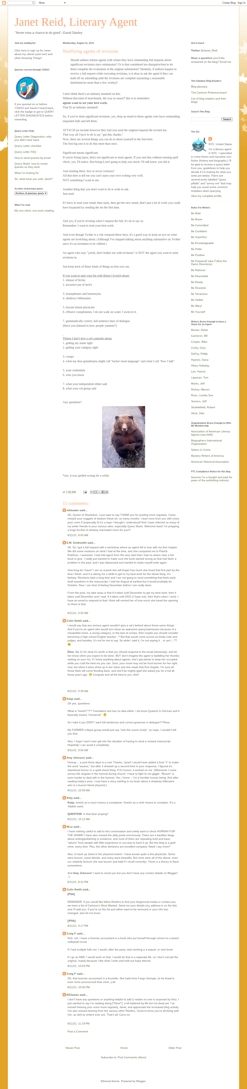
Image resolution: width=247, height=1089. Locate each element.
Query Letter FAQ (25, 151)
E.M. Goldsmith (77, 542)
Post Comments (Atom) (132, 1057)
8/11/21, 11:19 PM (79, 1023)
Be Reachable (199, 276)
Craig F (71, 933)
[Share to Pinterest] (107, 492)
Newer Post (73, 1047)
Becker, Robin (199, 330)
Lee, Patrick (198, 371)
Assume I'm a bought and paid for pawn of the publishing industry (211, 479)
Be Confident (199, 231)
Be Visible (197, 299)
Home (124, 1047)
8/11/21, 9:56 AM (78, 750)
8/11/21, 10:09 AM (79, 790)
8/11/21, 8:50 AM (78, 535)
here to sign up (30, 50)
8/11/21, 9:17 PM (78, 925)
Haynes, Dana (199, 359)
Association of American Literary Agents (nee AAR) (210, 433)
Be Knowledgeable (202, 243)
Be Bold (195, 213)
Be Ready (197, 282)
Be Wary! (196, 305)
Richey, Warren (200, 389)
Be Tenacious (199, 293)
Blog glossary (199, 86)
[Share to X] (99, 492)
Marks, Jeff (198, 383)
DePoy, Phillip (199, 353)
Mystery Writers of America (207, 455)
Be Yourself (198, 311)
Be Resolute (198, 287)
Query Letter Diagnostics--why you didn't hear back (33, 138)
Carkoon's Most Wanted (102, 905)
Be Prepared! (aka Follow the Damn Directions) (209, 262)
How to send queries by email (32, 157)
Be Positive (198, 255)
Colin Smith (74, 620)
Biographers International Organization (206, 442)
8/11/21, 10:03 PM (79, 965)
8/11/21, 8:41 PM (78, 881)
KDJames (73, 994)
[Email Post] (85, 491)
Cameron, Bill (199, 335)
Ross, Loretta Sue (202, 395)
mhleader (73, 510)
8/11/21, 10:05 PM (79, 987)
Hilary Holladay (200, 365)
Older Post (174, 1047)
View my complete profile (206, 195)
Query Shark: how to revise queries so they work (31, 165)
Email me (225, 61)
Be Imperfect (199, 237)
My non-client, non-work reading (34, 210)
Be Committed (199, 225)
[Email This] (92, 492)
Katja (70, 698)
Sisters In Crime (201, 449)
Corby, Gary (198, 347)
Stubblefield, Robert (203, 407)
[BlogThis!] (96, 492)
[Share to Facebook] (103, 492)
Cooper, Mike (199, 341)
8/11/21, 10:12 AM (79, 819)
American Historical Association (210, 461)
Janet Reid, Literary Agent (75, 21)
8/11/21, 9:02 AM (78, 613)
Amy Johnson (76, 757)
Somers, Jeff (198, 401)
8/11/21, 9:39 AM (78, 691)
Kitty (70, 797)
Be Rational (198, 270)
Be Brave (196, 219)
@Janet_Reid (209, 50)
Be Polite (196, 249)
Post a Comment (78, 1031)
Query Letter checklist (27, 145)
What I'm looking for (26, 172)
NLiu (70, 826)
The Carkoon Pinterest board (209, 92)
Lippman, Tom (199, 377)
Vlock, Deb (197, 413)
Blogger (140, 1081)
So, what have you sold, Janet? (33, 178)
